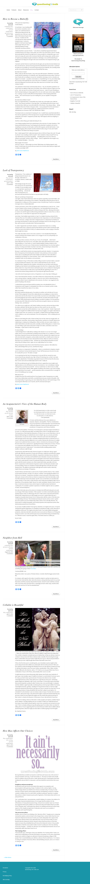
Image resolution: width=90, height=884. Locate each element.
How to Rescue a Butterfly (15, 18)
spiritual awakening (8, 547)
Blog (31, 10)
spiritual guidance (8, 181)
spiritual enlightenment (9, 30)
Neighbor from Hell (12, 537)
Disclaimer (5, 867)
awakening (7, 26)
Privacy (4, 871)
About (19, 10)
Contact (37, 10)
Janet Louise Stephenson (23, 150)
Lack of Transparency (13, 170)
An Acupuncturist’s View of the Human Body (24, 403)
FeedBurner (81, 78)
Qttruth (10, 24)
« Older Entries (7, 857)
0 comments (10, 184)
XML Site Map (72, 112)
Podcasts (14, 10)
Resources (26, 10)
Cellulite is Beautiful (13, 604)
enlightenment (9, 28)
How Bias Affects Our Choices (18, 730)
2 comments (10, 615)
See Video (33, 568)
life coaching (9, 740)
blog (11, 26)
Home (8, 10)
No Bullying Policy (7, 875)
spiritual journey (9, 33)
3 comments (10, 36)
